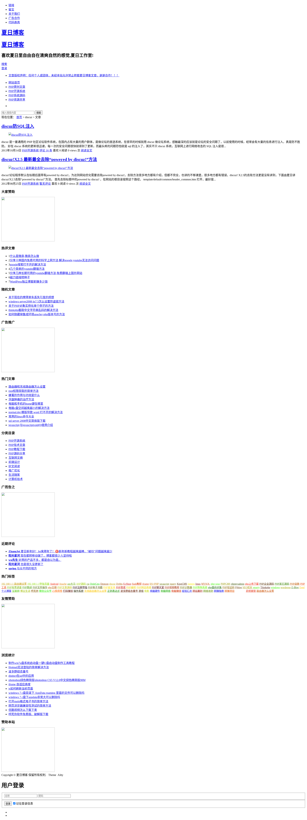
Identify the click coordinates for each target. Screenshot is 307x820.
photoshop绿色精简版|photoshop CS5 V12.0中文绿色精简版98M (47, 680)
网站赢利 (198, 591)
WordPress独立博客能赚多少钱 (29, 281)
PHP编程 (131, 587)
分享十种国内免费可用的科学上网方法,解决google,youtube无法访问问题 (54, 260)
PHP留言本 (109, 587)
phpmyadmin (237, 584)
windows (275, 587)
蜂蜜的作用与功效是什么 (24, 395)
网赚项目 (230, 591)
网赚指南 (219, 591)
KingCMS (182, 584)
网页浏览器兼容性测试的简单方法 (30, 705)
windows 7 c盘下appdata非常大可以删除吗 (34, 697)
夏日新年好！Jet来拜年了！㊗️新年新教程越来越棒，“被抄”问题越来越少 (60, 551)
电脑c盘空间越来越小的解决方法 (29, 407)
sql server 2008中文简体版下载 (27, 420)
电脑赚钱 (176, 591)
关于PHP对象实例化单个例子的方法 (31, 305)
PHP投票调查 (14, 587)
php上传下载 (252, 584)
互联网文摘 (16, 457)
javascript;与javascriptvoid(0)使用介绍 (31, 425)
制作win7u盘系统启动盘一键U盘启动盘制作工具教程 (42, 662)
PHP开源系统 (17, 91)
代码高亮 (14, 22)
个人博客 (6, 591)
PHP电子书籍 (95, 587)
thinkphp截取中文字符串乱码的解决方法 (33, 310)
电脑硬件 (155, 591)
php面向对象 (215, 587)
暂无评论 (45, 183)
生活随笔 (14, 474)
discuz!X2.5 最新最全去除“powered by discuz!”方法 (49, 159)
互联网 (16, 591)
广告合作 (14, 18)
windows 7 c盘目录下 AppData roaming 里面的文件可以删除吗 (46, 692)
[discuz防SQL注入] (21, 134)
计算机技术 (16, 479)
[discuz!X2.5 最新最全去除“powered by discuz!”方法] (41, 168)
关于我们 (14, 13)
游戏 (141, 591)
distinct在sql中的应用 (21, 675)
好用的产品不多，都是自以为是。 (35, 559)
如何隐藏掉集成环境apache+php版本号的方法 (37, 314)
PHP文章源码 (64, 587)
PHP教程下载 (17, 449)
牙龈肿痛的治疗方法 (21, 399)
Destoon (104, 584)
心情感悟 (57, 591)
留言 (11, 9)
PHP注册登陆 (80, 587)
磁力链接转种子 (20, 277)
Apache (63, 584)
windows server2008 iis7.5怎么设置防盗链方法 (36, 301)
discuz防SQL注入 (17, 126)
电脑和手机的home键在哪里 (26, 403)
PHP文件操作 (40, 587)
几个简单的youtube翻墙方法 (27, 268)
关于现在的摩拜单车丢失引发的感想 (31, 297)
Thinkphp (265, 587)
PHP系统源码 (17, 95)
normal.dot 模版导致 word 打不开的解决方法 (36, 412)
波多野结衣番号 (129, 591)
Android (54, 584)
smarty (256, 587)
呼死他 (34, 591)
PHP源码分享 (17, 453)
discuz (112, 584)
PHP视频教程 (172, 587)
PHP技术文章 (17, 444)
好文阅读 (14, 466)
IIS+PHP (154, 584)
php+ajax (215, 584)
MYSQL (205, 584)
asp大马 (71, 584)
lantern (191, 584)
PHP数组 (27, 587)
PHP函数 (295, 584)
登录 (4, 68)
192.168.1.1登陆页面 (38, 584)
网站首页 (14, 82)
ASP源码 (81, 584)
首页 (19, 117)
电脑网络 (166, 591)
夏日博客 (12, 32)
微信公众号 (45, 591)
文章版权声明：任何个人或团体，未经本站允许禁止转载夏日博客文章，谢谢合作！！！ (64, 75)
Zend (302, 587)
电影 (146, 591)
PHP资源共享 (17, 99)
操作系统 (79, 591)
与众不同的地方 (23, 568)
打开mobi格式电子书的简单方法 (28, 701)
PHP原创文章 (17, 86)
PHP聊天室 (158, 587)
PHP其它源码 (282, 584)
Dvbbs (119, 584)
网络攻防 (208, 591)
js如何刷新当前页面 (21, 688)
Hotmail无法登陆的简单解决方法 (29, 667)
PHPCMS (225, 584)
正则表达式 (113, 591)
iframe (145, 584)
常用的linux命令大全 (21, 416)
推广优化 (14, 470)
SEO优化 (247, 587)
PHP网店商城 (144, 587)
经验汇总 (187, 591)
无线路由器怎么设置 (95, 591)
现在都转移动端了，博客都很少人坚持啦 (40, 555)
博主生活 (25, 591)
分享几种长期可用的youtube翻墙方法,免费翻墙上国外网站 (46, 273)
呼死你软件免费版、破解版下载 (28, 714)
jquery (173, 584)
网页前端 (240, 591)
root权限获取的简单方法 (24, 390)
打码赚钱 (68, 591)
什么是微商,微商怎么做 (24, 256)
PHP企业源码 (266, 584)
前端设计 (14, 461)
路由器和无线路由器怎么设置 (27, 386)
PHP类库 (121, 587)
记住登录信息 (24, 803)
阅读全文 (86, 150)
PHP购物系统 (200, 587)
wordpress (286, 587)
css (88, 584)
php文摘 (52, 587)
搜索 (4, 64)
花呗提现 (251, 591)
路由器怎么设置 (265, 591)
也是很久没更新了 (26, 564)
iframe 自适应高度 (20, 684)
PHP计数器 (186, 587)
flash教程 (137, 584)
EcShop (127, 584)
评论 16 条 (45, 150)
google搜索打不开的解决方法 (28, 264)
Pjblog (238, 587)
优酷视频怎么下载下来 (23, 709)
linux (198, 584)
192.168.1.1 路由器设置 (14, 584)
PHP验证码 (228, 587)
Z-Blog (295, 587)
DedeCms (95, 584)
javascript (164, 584)
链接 (11, 5)
